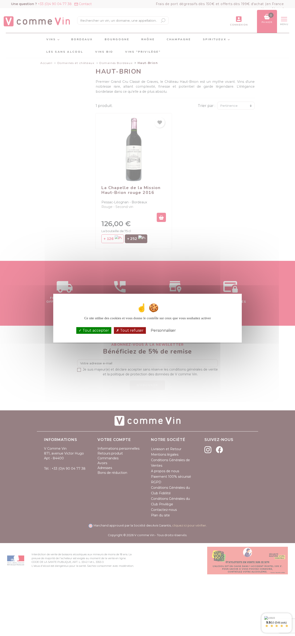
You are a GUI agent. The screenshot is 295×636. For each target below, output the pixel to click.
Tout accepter (95, 330)
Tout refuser (131, 330)
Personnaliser (163, 330)
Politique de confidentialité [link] (199, 330)
